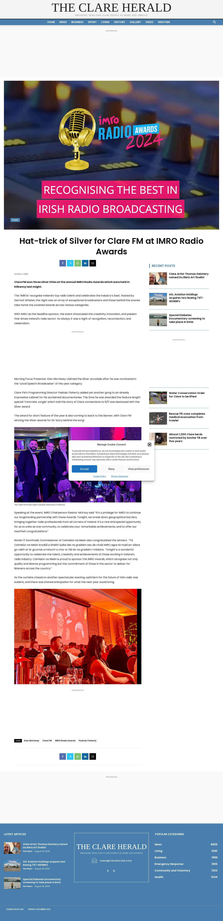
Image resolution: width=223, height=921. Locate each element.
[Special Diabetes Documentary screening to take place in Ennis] (158, 320)
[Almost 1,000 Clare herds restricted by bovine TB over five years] (158, 439)
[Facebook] (62, 263)
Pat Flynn (27, 851)
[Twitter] (70, 263)
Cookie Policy (99, 476)
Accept (84, 468)
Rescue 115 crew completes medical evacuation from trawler (187, 417)
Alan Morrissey (31, 740)
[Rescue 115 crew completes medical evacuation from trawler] (158, 418)
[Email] (92, 263)
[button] (149, 444)
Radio (15, 220)
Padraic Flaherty (87, 740)
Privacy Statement (119, 476)
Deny (111, 468)
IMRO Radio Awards (65, 740)
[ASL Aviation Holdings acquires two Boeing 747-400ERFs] (158, 299)
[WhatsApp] (77, 263)
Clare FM (47, 740)
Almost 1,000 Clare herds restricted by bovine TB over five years (188, 437)
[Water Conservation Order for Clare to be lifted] (158, 398)
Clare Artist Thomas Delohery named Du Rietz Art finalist (189, 275)
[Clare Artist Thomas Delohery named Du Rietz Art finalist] (158, 278)
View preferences (138, 468)
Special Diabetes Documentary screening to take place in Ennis (187, 318)
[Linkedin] (85, 263)
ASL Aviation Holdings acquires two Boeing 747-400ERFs (186, 298)
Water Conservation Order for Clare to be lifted (187, 394)
